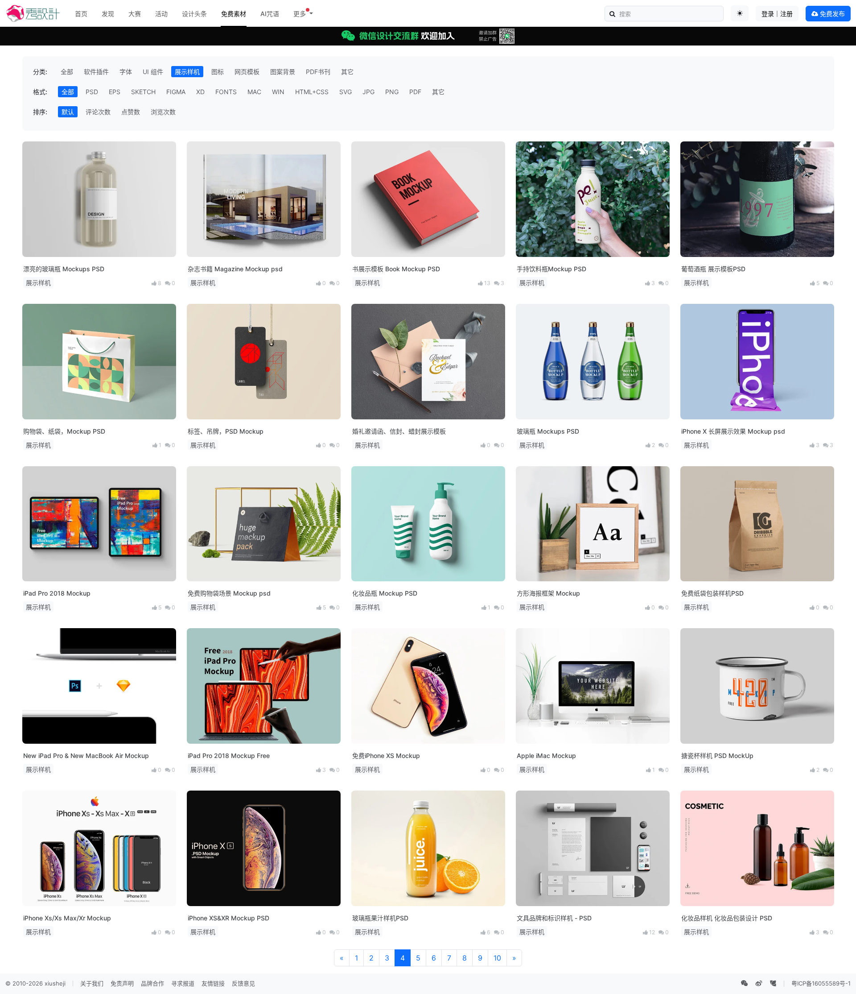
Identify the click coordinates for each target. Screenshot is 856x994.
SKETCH (143, 91)
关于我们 (91, 983)
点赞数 (130, 112)
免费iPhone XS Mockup (386, 755)
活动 (161, 13)
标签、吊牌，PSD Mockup (225, 431)
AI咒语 (269, 13)
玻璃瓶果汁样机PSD (380, 918)
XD (200, 91)
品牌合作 (152, 983)
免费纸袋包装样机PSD (712, 593)
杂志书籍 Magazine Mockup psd (235, 269)
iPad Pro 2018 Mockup (57, 593)
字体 (125, 71)
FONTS (226, 91)
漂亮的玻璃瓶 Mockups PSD (63, 269)
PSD (92, 91)
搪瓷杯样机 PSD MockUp (717, 755)
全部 (67, 71)
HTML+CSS (312, 91)
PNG (392, 91)
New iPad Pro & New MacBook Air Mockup (86, 755)
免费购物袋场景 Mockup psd (229, 593)
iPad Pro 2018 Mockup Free (229, 755)
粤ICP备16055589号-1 (821, 983)
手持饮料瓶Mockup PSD (551, 269)
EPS (114, 91)
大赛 (134, 13)
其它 (347, 71)
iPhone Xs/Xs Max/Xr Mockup (67, 918)
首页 (81, 13)
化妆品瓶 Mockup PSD (384, 593)
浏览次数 (163, 112)
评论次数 (98, 112)
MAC (254, 91)
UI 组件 (153, 71)
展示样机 (187, 71)
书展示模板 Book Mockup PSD (396, 269)
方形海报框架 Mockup (548, 593)
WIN (278, 91)
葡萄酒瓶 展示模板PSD (713, 269)
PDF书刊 (318, 71)
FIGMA (175, 91)
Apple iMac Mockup (546, 755)
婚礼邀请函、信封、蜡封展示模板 (399, 431)
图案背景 (282, 71)
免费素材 (233, 13)
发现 (108, 13)
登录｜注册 (777, 13)
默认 (68, 112)
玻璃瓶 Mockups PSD (548, 431)
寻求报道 (182, 983)
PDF (415, 91)
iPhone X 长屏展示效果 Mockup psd (733, 431)
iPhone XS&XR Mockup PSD (228, 918)
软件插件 (96, 71)
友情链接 (213, 983)
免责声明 (122, 983)
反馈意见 (243, 983)
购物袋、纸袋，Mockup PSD (64, 431)
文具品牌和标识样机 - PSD (554, 918)
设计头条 (194, 13)
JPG (368, 91)
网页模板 (247, 71)
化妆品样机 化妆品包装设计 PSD (726, 918)
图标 (217, 71)
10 (497, 957)
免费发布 (831, 13)
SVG (345, 91)
